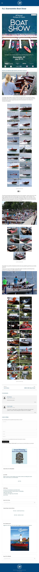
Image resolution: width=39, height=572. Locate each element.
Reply (35, 402)
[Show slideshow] (19, 188)
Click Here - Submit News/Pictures (18, 510)
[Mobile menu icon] (2, 3)
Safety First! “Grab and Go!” (7, 492)
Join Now (19, 481)
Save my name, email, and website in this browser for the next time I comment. (14, 439)
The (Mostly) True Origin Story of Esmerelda (10, 493)
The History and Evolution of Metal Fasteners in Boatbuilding (13, 491)
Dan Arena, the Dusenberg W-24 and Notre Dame (11, 489)
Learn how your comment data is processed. (25, 443)
